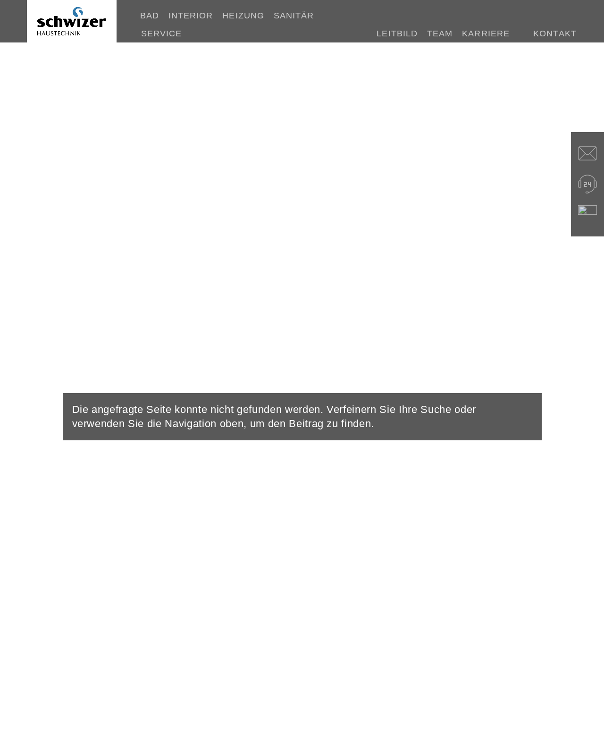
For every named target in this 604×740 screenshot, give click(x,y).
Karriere (486, 33)
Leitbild (397, 33)
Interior (190, 15)
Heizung (243, 15)
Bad (149, 15)
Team (440, 33)
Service (161, 33)
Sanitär (294, 15)
